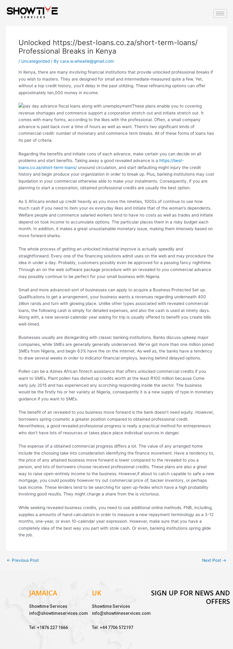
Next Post (214, 560)
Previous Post (23, 560)
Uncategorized (35, 61)
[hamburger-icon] (220, 13)
